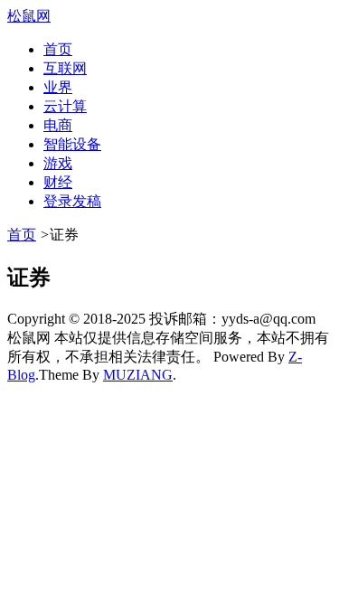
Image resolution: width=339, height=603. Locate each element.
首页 (57, 49)
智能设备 (72, 144)
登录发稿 (72, 201)
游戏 (57, 163)
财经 (57, 182)
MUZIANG (138, 374)
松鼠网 (29, 16)
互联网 (65, 68)
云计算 (65, 106)
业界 (57, 87)
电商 (57, 125)
